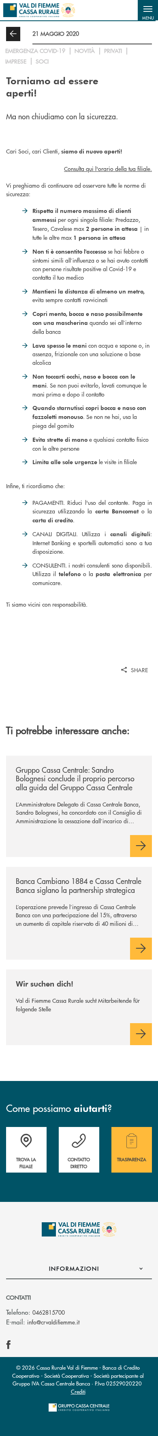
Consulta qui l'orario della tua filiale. (108, 168)
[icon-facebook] (8, 1344)
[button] (148, 10)
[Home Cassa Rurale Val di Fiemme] (39, 10)
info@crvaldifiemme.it (53, 1322)
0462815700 (48, 1312)
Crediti (78, 1391)
